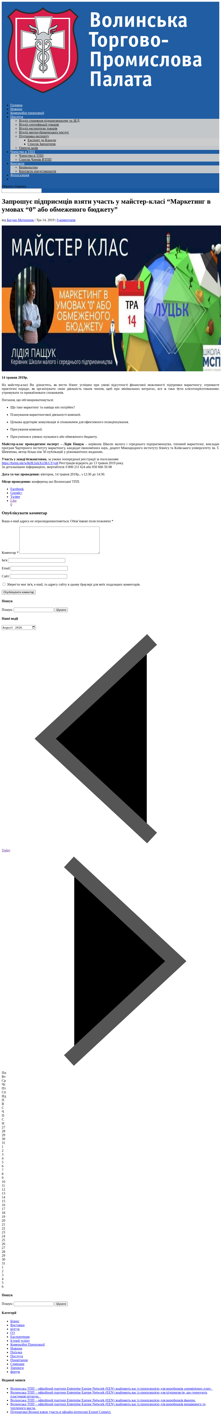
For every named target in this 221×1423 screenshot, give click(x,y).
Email (6, 568)
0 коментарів (66, 220)
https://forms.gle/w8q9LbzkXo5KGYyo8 (30, 463)
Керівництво (28, 167)
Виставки (17, 1325)
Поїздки (16, 1352)
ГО (12, 1333)
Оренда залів (28, 148)
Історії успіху (20, 1340)
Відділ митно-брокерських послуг (44, 132)
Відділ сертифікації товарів (39, 124)
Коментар (10, 552)
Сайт (5, 576)
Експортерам (20, 1337)
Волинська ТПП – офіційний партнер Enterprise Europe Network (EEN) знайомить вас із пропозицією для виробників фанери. (103, 1400)
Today (6, 850)
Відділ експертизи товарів (38, 128)
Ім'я (4, 560)
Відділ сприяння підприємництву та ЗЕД (49, 120)
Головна (16, 105)
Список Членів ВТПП (35, 159)
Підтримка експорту (34, 136)
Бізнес (14, 1321)
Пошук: (7, 609)
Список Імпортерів (42, 144)
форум (15, 1372)
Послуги (16, 117)
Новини (16, 109)
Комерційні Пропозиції (27, 1344)
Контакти (17, 163)
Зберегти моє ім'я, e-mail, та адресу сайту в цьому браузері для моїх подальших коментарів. (73, 584)
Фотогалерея (19, 175)
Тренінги (17, 1368)
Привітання (19, 1360)
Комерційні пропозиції (27, 113)
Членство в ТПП (22, 152)
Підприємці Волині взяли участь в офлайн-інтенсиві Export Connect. (60, 1412)
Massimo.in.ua (37, 1419)
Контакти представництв (37, 171)
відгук (15, 1329)
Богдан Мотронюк (20, 220)
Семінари (17, 1364)
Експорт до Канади (42, 140)
